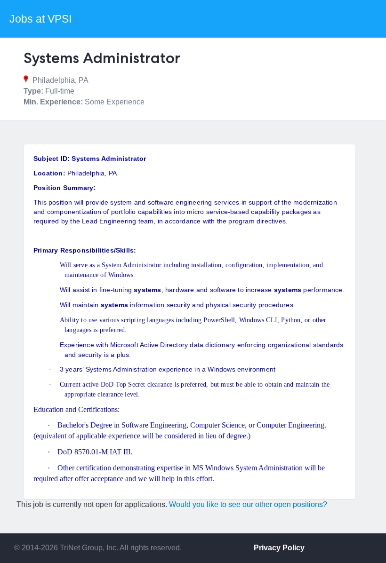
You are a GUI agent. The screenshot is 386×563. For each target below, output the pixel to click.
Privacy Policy (279, 548)
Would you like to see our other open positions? (248, 504)
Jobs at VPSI (40, 19)
